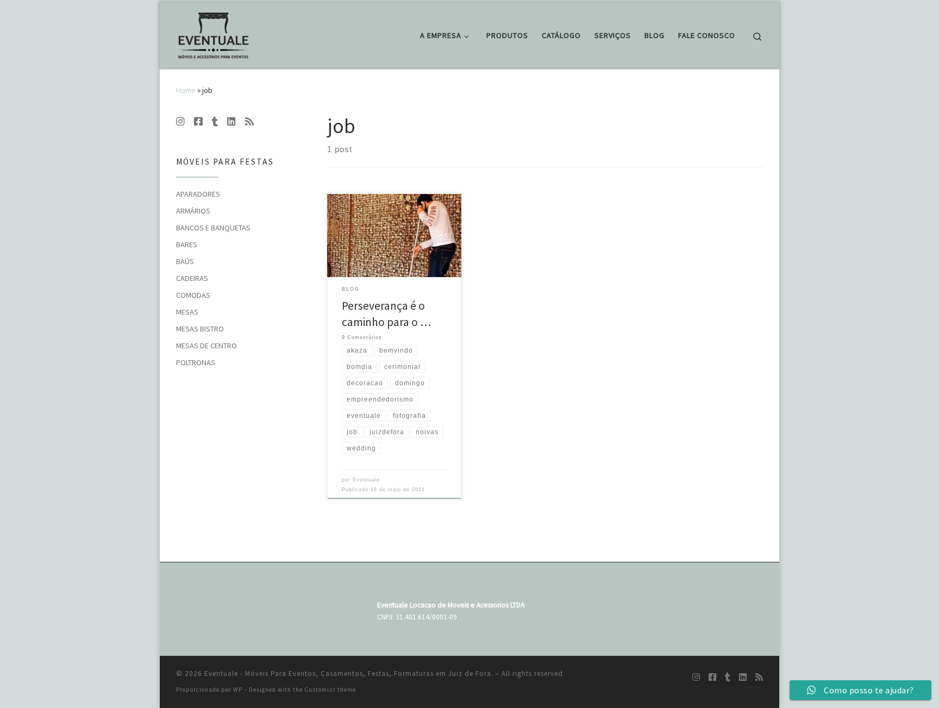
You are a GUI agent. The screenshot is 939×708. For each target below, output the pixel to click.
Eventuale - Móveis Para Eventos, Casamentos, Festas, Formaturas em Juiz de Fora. (348, 673)
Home (186, 90)
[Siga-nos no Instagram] (180, 121)
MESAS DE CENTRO (206, 345)
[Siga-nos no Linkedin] (231, 121)
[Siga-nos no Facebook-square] (198, 121)
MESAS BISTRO (200, 329)
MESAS (187, 312)
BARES (186, 244)
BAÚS (185, 261)
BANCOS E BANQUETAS (213, 228)
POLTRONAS (195, 362)
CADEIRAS (192, 278)
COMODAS (193, 295)
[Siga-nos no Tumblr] (215, 121)
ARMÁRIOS (193, 211)
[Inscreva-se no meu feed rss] (249, 121)
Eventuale (366, 480)
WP (237, 689)
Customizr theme (330, 689)
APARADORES (198, 194)
